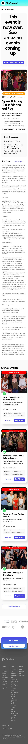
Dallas (13, 707)
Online (4, 673)
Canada (21, 671)
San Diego (14, 675)
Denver (13, 717)
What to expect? (19, 161)
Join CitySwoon (14, 646)
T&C (3, 679)
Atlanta (13, 721)
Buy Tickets (19, 420)
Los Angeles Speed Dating (13, 62)
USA (20, 670)
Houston (13, 705)
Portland (13, 715)
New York (14, 670)
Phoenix (13, 719)
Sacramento (14, 681)
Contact (4, 681)
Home (4, 670)
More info (8, 421)
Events (4, 671)
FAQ (3, 685)
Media (4, 675)
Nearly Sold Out (14, 372)
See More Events (14, 606)
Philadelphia (14, 692)
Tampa (13, 702)
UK (20, 673)
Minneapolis (14, 713)
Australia (22, 675)
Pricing (4, 687)
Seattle (13, 690)
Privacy (4, 683)
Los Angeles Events (9, 9)
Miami (13, 696)
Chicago (13, 688)
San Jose (13, 683)
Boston (13, 694)
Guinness (5, 677)
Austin (13, 704)
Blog (3, 688)
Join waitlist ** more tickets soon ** (13, 93)
